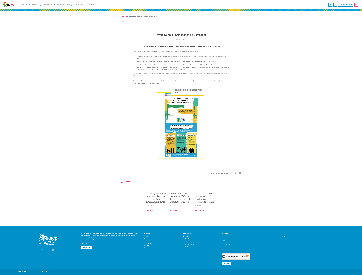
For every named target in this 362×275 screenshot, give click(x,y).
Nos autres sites (63, 5)
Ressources (47, 5)
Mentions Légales (31, 271)
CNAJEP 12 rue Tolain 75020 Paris (188, 239)
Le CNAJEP (23, 5)
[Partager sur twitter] (235, 173)
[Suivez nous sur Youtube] (53, 250)
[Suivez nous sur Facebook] (330, 5)
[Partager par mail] (239, 173)
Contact (91, 5)
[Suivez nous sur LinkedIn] (335, 5)
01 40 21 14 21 (190, 244)
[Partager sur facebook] (231, 173)
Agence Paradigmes (47, 271)
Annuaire (35, 5)
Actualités (78, 5)
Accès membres (345, 4)
